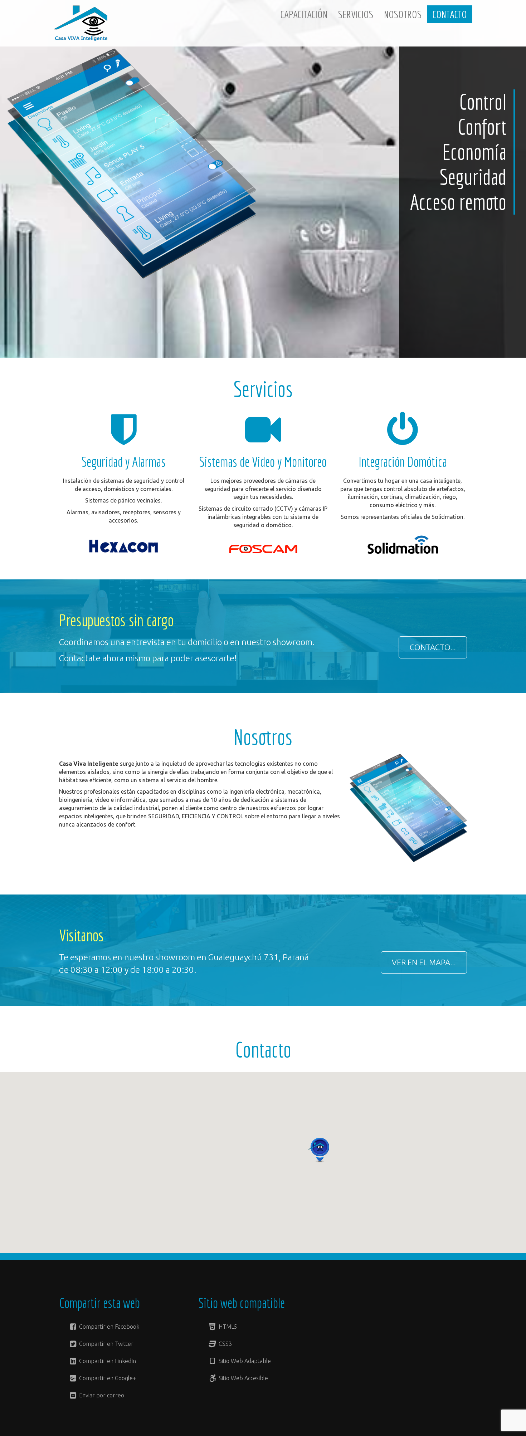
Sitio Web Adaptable (244, 1361)
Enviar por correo (101, 1395)
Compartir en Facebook (108, 1326)
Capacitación (303, 14)
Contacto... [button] (433, 647)
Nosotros (403, 14)
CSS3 (224, 1344)
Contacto (449, 14)
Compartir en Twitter (105, 1344)
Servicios (355, 14)
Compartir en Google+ (107, 1378)
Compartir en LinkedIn (107, 1361)
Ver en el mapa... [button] (424, 962)
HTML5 (227, 1326)
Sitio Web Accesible (242, 1378)
